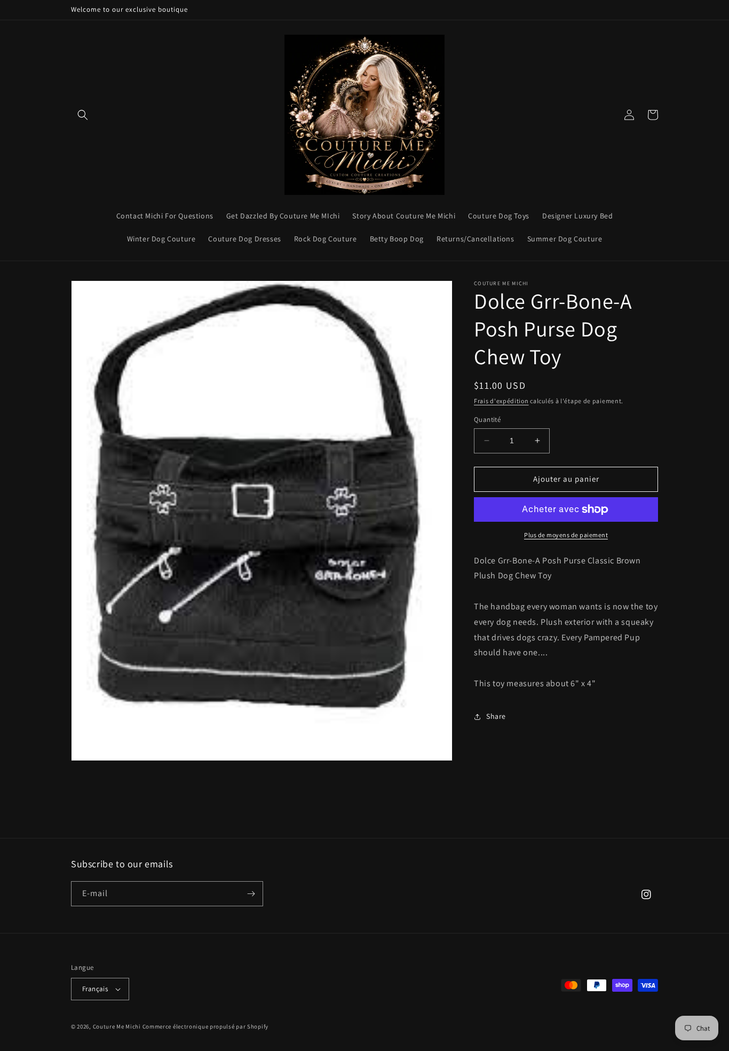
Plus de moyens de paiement (566, 535)
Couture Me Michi (117, 1026)
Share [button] (496, 716)
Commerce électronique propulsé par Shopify (205, 1026)
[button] (82, 115)
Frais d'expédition (501, 401)
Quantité (487, 419)
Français (95, 988)
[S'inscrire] (251, 893)
